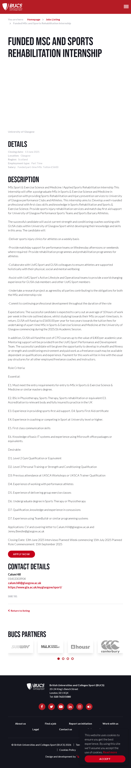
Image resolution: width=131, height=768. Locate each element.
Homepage (33, 19)
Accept (105, 758)
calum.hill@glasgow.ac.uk (24, 583)
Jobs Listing (53, 19)
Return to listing (20, 610)
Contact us (65, 729)
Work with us (110, 723)
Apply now (21, 554)
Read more (110, 752)
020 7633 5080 (62, 696)
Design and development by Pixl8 (65, 756)
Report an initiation (80, 723)
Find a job (50, 723)
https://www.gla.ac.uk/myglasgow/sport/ (35, 587)
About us (20, 723)
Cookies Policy (67, 749)
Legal (35, 729)
